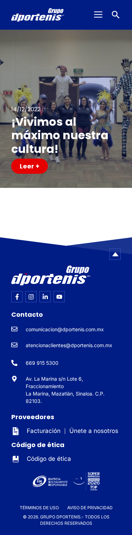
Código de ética (49, 458)
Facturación (44, 430)
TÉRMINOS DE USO (39, 507)
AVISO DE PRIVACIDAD (90, 507)
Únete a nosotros (93, 430)
